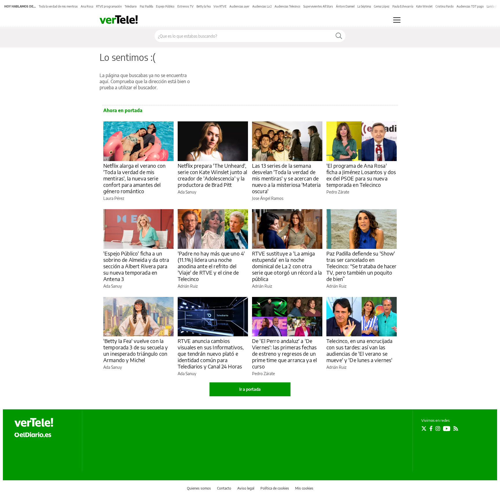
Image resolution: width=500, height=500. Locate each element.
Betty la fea (203, 6)
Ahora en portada (122, 110)
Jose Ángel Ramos (267, 198)
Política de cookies (274, 488)
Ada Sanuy (187, 191)
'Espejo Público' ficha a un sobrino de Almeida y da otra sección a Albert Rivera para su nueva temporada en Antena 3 (136, 266)
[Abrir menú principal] (396, 20)
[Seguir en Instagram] (437, 428)
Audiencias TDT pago (470, 6)
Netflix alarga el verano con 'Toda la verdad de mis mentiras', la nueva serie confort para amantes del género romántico (134, 178)
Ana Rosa (87, 6)
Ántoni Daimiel (345, 6)
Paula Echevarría (402, 6)
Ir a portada (250, 389)
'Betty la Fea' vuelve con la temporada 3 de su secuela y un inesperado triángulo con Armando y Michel (135, 350)
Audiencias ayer (239, 6)
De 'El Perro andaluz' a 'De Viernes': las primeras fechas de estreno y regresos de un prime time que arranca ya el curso (284, 353)
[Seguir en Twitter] (424, 428)
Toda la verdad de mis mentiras (58, 6)
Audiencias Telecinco (287, 6)
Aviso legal (245, 488)
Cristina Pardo (444, 6)
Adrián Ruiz (188, 286)
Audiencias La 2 (262, 6)
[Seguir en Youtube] (447, 428)
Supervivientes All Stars (318, 6)
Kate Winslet (424, 6)
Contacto (224, 488)
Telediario (131, 6)
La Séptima (364, 6)
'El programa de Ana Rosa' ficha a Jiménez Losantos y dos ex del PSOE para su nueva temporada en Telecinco (361, 175)
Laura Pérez (113, 198)
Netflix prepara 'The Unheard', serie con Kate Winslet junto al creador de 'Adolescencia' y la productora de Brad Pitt (212, 175)
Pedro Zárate (337, 191)
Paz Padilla (146, 6)
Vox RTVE (220, 6)
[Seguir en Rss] (455, 428)
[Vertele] (33, 422)
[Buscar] (338, 36)
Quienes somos (199, 488)
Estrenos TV (185, 6)
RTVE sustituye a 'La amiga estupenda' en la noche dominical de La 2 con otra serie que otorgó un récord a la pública (287, 266)
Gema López (381, 6)
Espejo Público (165, 6)
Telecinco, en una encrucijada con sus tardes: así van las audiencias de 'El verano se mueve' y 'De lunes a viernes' (359, 350)
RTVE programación (109, 6)
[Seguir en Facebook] (431, 428)
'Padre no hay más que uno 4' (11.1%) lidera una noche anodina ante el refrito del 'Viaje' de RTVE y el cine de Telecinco (211, 266)
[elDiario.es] (32, 434)
